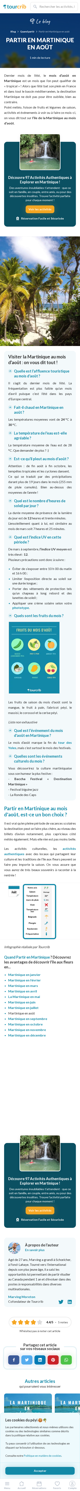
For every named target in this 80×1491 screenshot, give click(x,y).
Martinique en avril (22, 991)
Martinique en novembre (27, 1030)
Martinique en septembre (27, 1019)
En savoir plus (35, 1250)
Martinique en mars (23, 986)
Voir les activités (40, 209)
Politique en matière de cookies (42, 1455)
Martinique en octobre (25, 1024)
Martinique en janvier (24, 975)
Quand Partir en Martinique (27, 957)
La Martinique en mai (24, 997)
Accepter (40, 1470)
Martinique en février (24, 980)
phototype (20, 608)
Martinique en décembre (27, 1035)
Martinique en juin (21, 1002)
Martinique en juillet (23, 1008)
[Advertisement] (40, 1087)
